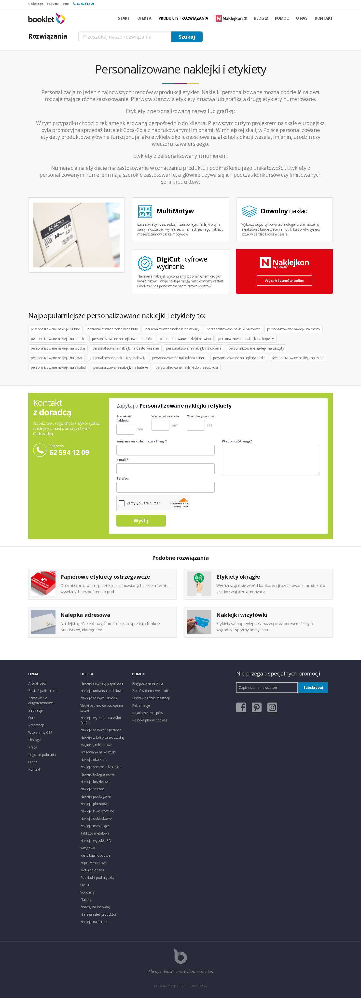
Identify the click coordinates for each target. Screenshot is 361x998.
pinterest (257, 707)
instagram (272, 707)
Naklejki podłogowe (95, 796)
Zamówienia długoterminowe (41, 700)
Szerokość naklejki (123, 418)
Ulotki (84, 884)
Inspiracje (35, 710)
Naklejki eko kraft (93, 759)
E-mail (122, 460)
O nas (301, 18)
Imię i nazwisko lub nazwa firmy (141, 441)
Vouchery (87, 892)
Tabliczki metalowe (95, 833)
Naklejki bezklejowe (95, 781)
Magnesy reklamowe (96, 744)
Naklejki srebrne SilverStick (100, 766)
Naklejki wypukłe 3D (95, 840)
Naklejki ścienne (92, 789)
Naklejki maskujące (95, 825)
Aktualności (37, 683)
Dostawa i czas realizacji (150, 698)
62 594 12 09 (85, 4)
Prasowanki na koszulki (98, 752)
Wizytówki (88, 848)
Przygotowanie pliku (147, 683)
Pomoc (282, 18)
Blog (259, 18)
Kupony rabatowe (94, 862)
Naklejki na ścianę (94, 921)
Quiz (31, 717)
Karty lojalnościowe (95, 855)
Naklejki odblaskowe (96, 818)
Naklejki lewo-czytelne (97, 811)
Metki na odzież (92, 870)
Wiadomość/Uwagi (237, 441)
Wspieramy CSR (40, 732)
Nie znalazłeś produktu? (98, 914)
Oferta (144, 18)
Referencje (36, 725)
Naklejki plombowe (95, 803)
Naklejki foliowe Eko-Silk (98, 698)
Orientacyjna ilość (200, 416)
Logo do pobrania (42, 754)
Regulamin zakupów (147, 712)
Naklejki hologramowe (97, 774)
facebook (241, 707)
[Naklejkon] (231, 18)
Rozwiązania (47, 36)
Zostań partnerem (42, 690)
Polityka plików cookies (149, 720)
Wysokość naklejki (165, 416)
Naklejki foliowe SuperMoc (100, 730)
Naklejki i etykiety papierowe (102, 683)
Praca (32, 747)
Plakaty (85, 899)
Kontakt (324, 18)
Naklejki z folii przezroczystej (102, 737)
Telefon (122, 479)
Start (124, 18)
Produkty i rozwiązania (183, 18)
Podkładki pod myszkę (97, 877)
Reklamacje (141, 705)
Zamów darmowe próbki (151, 690)
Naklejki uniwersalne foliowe (102, 690)
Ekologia (34, 739)
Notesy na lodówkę (95, 907)
